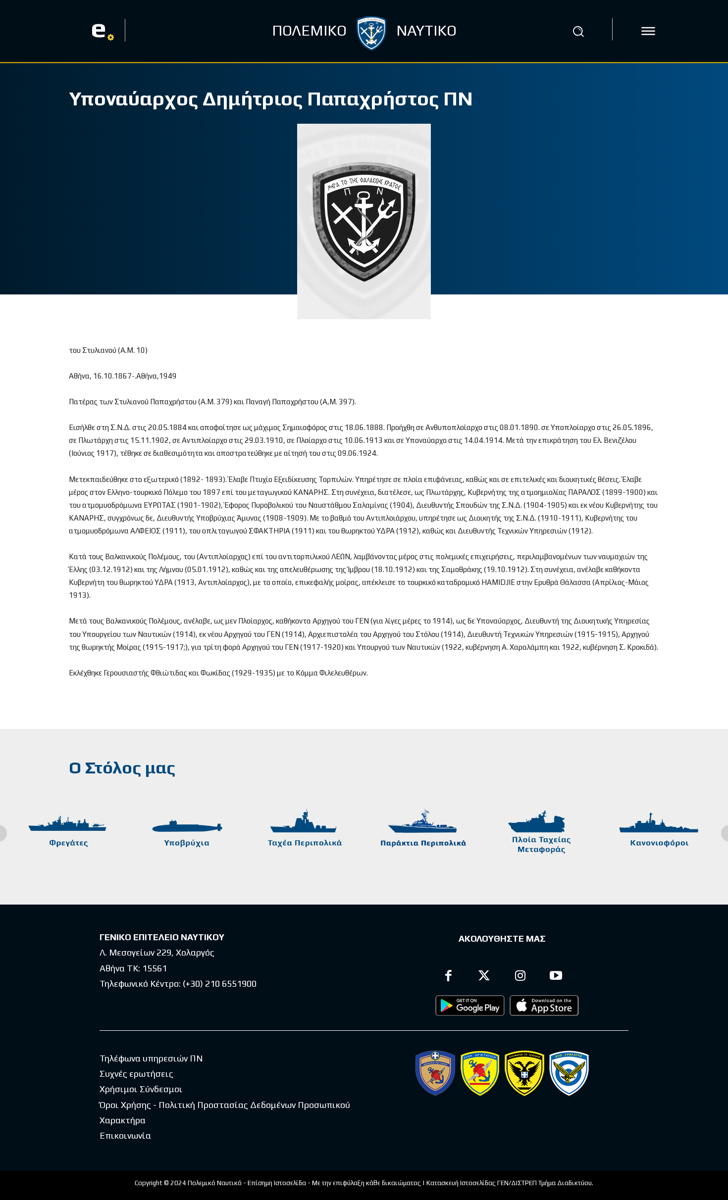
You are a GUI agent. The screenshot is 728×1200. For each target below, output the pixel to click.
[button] (578, 31)
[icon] (648, 31)
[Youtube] (556, 977)
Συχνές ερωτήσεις (136, 1073)
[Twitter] (484, 977)
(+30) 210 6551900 (220, 983)
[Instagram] (520, 977)
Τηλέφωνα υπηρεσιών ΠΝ (151, 1058)
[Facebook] (448, 977)
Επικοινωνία (125, 1135)
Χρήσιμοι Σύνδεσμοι (141, 1089)
